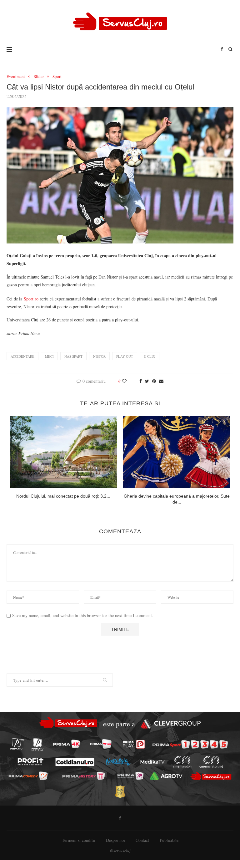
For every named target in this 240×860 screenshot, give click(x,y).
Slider (39, 76)
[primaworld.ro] (130, 776)
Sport (57, 76)
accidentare (22, 356)
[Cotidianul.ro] (74, 762)
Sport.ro (31, 299)
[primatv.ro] (17, 744)
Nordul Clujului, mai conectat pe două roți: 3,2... (63, 496)
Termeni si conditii (78, 840)
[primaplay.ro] (133, 744)
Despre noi (115, 840)
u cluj (149, 356)
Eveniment (16, 76)
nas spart (73, 356)
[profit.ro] (30, 761)
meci (49, 356)
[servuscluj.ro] (210, 776)
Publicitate (169, 840)
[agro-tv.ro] (166, 776)
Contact (142, 840)
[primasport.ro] (190, 744)
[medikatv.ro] (152, 762)
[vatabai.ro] (119, 792)
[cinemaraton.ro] (182, 762)
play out (124, 356)
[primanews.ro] (100, 744)
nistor (99, 356)
